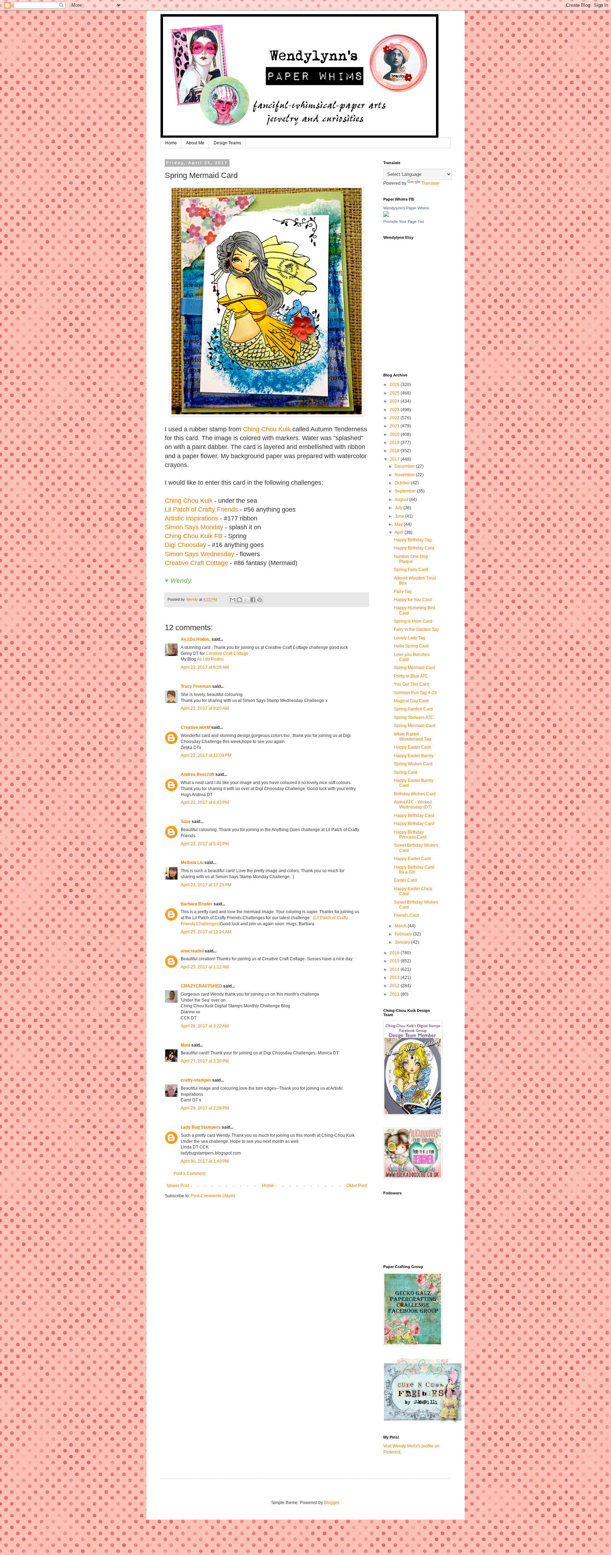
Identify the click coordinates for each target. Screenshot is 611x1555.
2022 (395, 417)
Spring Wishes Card (413, 763)
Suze (186, 821)
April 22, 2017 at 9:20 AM (205, 708)
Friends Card (406, 915)
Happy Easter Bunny (413, 755)
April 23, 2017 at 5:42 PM (205, 843)
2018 (395, 450)
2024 (395, 401)
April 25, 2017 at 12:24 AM (206, 931)
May (399, 524)
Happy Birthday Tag (413, 539)
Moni (185, 1045)
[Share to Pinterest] (259, 599)
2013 (395, 977)
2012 (395, 985)
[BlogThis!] (239, 599)
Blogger (331, 1502)
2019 (395, 442)
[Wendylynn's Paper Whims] (386, 215)
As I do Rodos (210, 659)
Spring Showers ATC (413, 717)
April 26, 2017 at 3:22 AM (205, 1026)
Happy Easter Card (412, 858)
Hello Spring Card (411, 646)
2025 (395, 393)
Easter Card (405, 880)
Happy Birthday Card (414, 548)
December (405, 466)
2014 (395, 969)
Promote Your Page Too (403, 221)
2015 (395, 960)
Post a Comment (189, 1173)
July (399, 507)
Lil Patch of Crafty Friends (201, 509)
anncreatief (192, 951)
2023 (395, 409)
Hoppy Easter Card (412, 747)
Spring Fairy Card (411, 569)
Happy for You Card (413, 599)
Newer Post (178, 1185)
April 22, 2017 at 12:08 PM (206, 755)
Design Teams (227, 142)
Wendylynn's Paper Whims (406, 208)
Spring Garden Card (413, 709)
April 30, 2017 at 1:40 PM (205, 1161)
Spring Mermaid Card (414, 667)
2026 (395, 384)
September (406, 491)
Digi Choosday (185, 544)
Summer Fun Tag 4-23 (415, 692)
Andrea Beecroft (197, 774)
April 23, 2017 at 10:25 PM (206, 884)
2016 (395, 952)
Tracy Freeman (196, 686)
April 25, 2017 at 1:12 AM (205, 966)
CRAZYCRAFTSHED (201, 986)
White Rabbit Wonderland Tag (412, 737)
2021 (395, 426)
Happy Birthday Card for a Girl (414, 870)
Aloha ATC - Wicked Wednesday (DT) (413, 805)
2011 (395, 994)
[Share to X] (246, 599)
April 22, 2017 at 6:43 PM (205, 802)
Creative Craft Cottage (196, 562)
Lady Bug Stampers (201, 1127)
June (400, 516)
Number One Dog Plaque (411, 559)
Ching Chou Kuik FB (193, 536)
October (403, 482)
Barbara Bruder (197, 904)
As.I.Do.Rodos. (195, 639)
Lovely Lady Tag (409, 637)
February (404, 934)
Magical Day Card (411, 700)
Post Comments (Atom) (213, 1195)
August (402, 499)
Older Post (357, 1185)
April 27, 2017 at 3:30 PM (205, 1061)
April (400, 532)
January (403, 942)
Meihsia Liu (192, 862)
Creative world (195, 727)
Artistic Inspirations (191, 518)
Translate (430, 183)
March (401, 925)
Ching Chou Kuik (267, 429)
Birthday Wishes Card (415, 793)
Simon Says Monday (194, 527)
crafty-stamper (196, 1080)
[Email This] (232, 599)
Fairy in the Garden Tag (416, 629)
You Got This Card (411, 684)
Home (171, 142)
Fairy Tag (403, 591)
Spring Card (405, 772)
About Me (195, 142)
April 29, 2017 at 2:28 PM (205, 1108)
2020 (395, 434)
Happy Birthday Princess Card (410, 835)
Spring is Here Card (413, 621)
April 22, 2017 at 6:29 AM (205, 667)
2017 (395, 459)
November (405, 474)
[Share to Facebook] (252, 599)
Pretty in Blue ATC (411, 676)
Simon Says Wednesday (199, 554)
